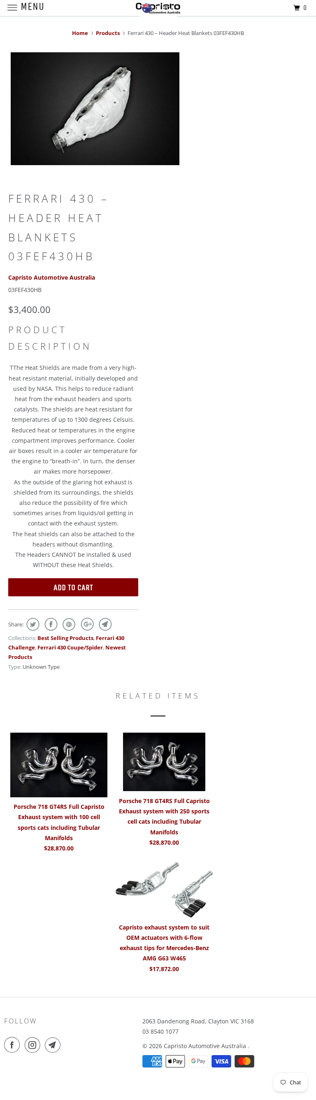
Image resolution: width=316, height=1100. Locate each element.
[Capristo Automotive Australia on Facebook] (13, 1045)
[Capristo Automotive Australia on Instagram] (34, 1045)
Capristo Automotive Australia (51, 277)
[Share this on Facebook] (50, 624)
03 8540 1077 (160, 1031)
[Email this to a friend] (104, 624)
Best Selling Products (65, 638)
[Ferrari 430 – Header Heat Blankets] (95, 109)
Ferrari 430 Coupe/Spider (70, 647)
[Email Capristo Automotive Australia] (54, 1045)
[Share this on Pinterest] (68, 624)
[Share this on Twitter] (32, 624)
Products (108, 33)
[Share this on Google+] (86, 624)
